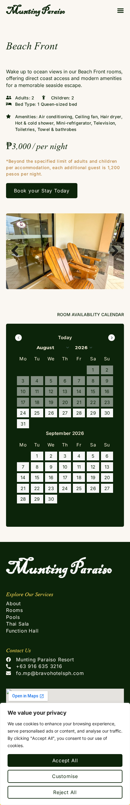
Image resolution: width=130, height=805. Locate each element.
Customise (65, 776)
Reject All (65, 792)
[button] (120, 10)
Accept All (65, 760)
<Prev (18, 337)
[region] (65, 754)
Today (65, 337)
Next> (111, 337)
